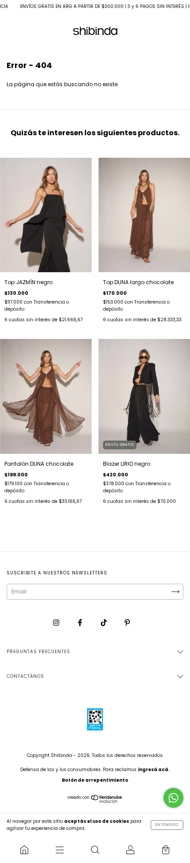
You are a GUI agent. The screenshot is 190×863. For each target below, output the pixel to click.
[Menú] (59, 849)
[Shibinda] (24, 849)
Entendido (167, 824)
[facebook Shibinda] (80, 623)
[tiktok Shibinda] (104, 623)
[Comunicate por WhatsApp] (173, 798)
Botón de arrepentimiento (95, 780)
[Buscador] (95, 849)
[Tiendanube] (95, 801)
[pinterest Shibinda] (127, 623)
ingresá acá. (154, 769)
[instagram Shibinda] (56, 623)
